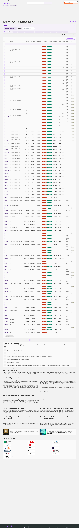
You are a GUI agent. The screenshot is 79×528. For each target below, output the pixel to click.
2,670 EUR (44, 170)
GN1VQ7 (6, 272)
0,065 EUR (49, 205)
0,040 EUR (44, 272)
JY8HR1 (6, 299)
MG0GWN (7, 155)
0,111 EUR (49, 67)
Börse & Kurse (5, 5)
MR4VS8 (6, 49)
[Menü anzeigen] (28, 3)
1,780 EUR (44, 128)
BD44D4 (6, 286)
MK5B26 (6, 104)
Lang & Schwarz (63, 447)
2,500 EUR (44, 167)
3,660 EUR (49, 185)
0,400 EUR (44, 324)
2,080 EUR (49, 116)
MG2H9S (6, 173)
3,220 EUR (49, 182)
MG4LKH (6, 179)
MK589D (6, 89)
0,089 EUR (49, 213)
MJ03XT (6, 235)
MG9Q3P (6, 131)
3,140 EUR (49, 149)
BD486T (6, 288)
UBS (13, 453)
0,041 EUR (44, 213)
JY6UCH (6, 233)
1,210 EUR (49, 107)
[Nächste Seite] (52, 340)
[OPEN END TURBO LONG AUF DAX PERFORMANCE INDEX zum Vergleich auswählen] (4, 332)
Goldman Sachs (14, 444)
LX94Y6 (6, 230)
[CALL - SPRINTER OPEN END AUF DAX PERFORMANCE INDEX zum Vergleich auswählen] (4, 288)
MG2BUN (6, 161)
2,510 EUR (49, 167)
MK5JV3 (6, 61)
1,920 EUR (49, 137)
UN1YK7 (6, 255)
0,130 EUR (49, 230)
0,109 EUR (44, 67)
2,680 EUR (49, 170)
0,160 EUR (44, 283)
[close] (77, 1)
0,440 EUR (44, 143)
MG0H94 (6, 167)
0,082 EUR (44, 315)
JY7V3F (6, 269)
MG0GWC (7, 152)
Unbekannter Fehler (69, 2)
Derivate (8, 5)
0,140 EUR (49, 241)
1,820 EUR (49, 131)
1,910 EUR (44, 137)
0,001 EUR (44, 46)
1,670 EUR (49, 125)
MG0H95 (6, 164)
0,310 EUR (49, 49)
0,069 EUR (44, 275)
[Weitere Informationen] (73, 47)
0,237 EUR (44, 52)
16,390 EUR (44, 191)
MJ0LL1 (6, 95)
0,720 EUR (44, 61)
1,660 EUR (44, 125)
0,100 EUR (44, 266)
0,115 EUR (44, 216)
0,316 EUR (49, 221)
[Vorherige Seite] (27, 340)
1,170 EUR (49, 104)
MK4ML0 (6, 86)
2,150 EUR (49, 161)
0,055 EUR (49, 55)
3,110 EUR (44, 179)
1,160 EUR (44, 104)
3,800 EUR (49, 188)
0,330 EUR (49, 119)
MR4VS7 (6, 52)
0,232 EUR (49, 304)
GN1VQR (6, 258)
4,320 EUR (49, 176)
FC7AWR (6, 247)
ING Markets (14, 447)
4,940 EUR (44, 152)
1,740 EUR (44, 101)
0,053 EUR (44, 55)
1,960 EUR (44, 110)
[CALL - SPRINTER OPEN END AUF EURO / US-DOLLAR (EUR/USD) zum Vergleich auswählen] (4, 227)
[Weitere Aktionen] (75, 46)
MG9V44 (6, 122)
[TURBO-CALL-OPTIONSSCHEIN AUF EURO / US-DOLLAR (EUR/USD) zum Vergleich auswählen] (4, 312)
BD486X (6, 291)
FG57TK (6, 266)
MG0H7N (6, 119)
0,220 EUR (49, 310)
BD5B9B (6, 312)
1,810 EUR (44, 131)
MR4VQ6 (6, 46)
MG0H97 (6, 137)
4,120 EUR (49, 173)
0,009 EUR (49, 46)
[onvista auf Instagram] (28, 527)
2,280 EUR (49, 164)
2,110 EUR (44, 155)
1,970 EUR (49, 110)
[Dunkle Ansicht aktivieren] (8, 0)
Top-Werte (57, 527)
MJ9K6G (6, 149)
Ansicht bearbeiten (69, 38)
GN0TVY (6, 238)
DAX (41, 527)
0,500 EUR (49, 288)
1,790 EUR (49, 128)
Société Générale (63, 450)
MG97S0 (6, 128)
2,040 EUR (49, 146)
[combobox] (28, 28)
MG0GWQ (7, 116)
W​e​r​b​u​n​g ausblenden (47, 12)
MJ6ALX (6, 110)
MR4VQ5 (6, 55)
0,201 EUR (49, 296)
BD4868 (6, 327)
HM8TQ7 (6, 241)
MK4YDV (6, 92)
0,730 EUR (49, 61)
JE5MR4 (6, 310)
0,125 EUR (49, 216)
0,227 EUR (44, 238)
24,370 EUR (44, 194)
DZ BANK (61, 441)
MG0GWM (7, 170)
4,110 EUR (44, 173)
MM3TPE (6, 213)
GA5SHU (6, 194)
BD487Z (6, 324)
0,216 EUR (44, 221)
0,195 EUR (49, 293)
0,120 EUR (44, 230)
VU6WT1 (6, 200)
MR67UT (6, 304)
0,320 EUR (44, 119)
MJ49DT (6, 197)
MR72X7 (6, 332)
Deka (37, 441)
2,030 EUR (44, 146)
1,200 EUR (44, 107)
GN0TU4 (6, 221)
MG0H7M (7, 143)
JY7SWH (6, 263)
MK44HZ (6, 70)
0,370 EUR (44, 329)
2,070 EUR (44, 116)
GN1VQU (6, 280)
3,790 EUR (44, 188)
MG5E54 (6, 140)
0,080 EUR (49, 202)
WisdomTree (14, 456)
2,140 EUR (44, 161)
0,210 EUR (49, 307)
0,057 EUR (44, 280)
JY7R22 (6, 218)
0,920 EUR (49, 58)
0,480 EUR (44, 64)
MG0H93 (6, 182)
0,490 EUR (49, 64)
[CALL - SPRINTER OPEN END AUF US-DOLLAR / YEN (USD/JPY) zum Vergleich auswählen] (4, 205)
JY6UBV (6, 277)
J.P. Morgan (38, 447)
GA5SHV (6, 191)
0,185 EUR (44, 293)
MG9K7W (7, 125)
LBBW (13, 450)
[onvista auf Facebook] (24, 527)
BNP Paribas (14, 441)
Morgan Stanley (38, 450)
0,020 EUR (49, 200)
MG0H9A (6, 101)
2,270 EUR (44, 164)
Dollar (49, 527)
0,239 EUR (49, 52)
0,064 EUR (44, 235)
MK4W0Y (6, 77)
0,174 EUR (44, 296)
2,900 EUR (44, 140)
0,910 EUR (44, 58)
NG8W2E (6, 283)
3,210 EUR (44, 182)
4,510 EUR (49, 134)
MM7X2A (6, 113)
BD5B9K (6, 216)
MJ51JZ (6, 296)
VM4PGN (6, 293)
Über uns (67, 527)
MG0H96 (6, 146)
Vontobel (61, 453)
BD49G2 (6, 227)
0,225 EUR (44, 304)
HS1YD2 (6, 321)
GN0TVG (6, 315)
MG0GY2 (6, 134)
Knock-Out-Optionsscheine (13, 5)
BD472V (6, 252)
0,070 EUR (44, 202)
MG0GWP (7, 176)
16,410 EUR (49, 191)
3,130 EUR (44, 149)
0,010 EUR (44, 200)
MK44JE (6, 98)
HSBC (37, 444)
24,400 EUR (49, 194)
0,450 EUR (49, 143)
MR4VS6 (6, 64)
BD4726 (6, 202)
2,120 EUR (49, 155)
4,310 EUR (44, 176)
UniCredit (37, 453)
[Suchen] (51, 3)
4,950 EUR (49, 152)
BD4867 (6, 302)
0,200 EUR (44, 307)
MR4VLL (6, 80)
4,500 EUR (44, 134)
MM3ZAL (6, 250)
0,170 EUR (44, 252)
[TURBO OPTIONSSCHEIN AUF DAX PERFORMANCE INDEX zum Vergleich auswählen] (4, 263)
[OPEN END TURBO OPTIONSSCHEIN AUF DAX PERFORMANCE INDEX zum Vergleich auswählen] (4, 218)
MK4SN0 (6, 83)
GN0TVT (6, 224)
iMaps (61, 444)
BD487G (6, 329)
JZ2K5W (6, 210)
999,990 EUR (49, 255)
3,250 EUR (49, 113)
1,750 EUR (49, 101)
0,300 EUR (44, 49)
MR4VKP (6, 67)
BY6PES (6, 307)
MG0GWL (7, 188)
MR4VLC (6, 73)
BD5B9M (6, 205)
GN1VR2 (6, 275)
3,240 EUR (44, 113)
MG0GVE (6, 158)
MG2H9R (6, 185)
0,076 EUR (44, 224)
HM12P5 (6, 208)
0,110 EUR (49, 235)
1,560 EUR (49, 122)
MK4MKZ (6, 107)
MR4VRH (6, 58)
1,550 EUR (44, 122)
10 (49, 340)
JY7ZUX (6, 261)
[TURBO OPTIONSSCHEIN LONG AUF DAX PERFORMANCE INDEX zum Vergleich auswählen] (4, 272)
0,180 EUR (49, 252)
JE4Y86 (6, 244)
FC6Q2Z (6, 318)
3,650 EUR (44, 185)
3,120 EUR (49, 179)
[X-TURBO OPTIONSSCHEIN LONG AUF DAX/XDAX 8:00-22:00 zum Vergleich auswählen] (4, 258)
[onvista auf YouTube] (26, 527)
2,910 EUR (49, 140)
